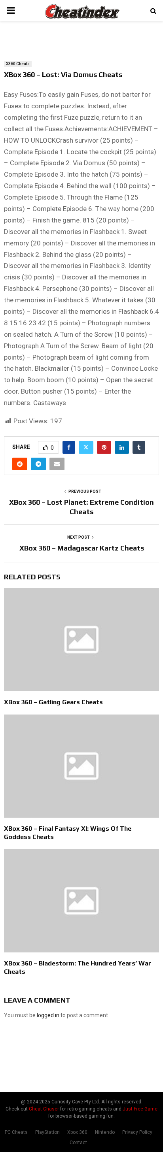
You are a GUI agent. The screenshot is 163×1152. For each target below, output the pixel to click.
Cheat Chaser (44, 1109)
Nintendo (105, 1132)
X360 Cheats (18, 64)
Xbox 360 (77, 1132)
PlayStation (47, 1132)
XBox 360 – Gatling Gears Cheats (53, 702)
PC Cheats (16, 1132)
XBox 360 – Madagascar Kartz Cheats (81, 548)
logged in (48, 1015)
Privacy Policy (137, 1132)
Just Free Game (140, 1109)
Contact (78, 1142)
